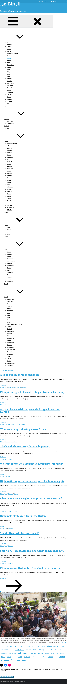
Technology (10, 123)
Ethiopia (9, 58)
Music (9, 234)
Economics (10, 121)
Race (8, 270)
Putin (20, 657)
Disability (6, 128)
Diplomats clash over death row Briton (23, 515)
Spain (9, 203)
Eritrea (9, 55)
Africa (6, 42)
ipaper (33, 652)
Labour (40, 653)
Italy (8, 184)
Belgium (9, 152)
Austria (9, 148)
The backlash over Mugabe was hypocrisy (25, 446)
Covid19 (6, 126)
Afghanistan (10, 299)
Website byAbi (22, 681)
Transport (10, 277)
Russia (9, 196)
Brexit (22, 646)
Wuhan (18, 660)
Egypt (9, 51)
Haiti (8, 315)
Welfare (9, 279)
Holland (9, 175)
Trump (50, 657)
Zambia (9, 101)
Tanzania (10, 94)
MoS (3, 656)
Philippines (10, 347)
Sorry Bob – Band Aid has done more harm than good (32, 550)
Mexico (9, 335)
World (6, 297)
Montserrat (10, 338)
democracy (28, 649)
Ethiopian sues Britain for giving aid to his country (30, 567)
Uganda (9, 99)
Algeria (9, 46)
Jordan (9, 326)
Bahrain (9, 303)
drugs (47, 649)
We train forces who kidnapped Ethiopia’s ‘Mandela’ (31, 463)
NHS (9, 657)
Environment (11, 261)
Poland (9, 194)
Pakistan (9, 345)
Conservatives (53, 646)
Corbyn (62, 646)
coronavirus (4, 649)
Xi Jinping (24, 660)
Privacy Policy (16, 681)
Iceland (9, 180)
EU (52, 649)
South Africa (10, 85)
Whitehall (10, 281)
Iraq (8, 322)
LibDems (47, 653)
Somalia (9, 81)
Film (8, 232)
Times (44, 656)
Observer (14, 656)
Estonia (9, 159)
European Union (12, 143)
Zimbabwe (10, 104)
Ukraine (9, 210)
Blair (11, 646)
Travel (6, 284)
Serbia (9, 198)
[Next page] (14, 591)
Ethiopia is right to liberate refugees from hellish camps (32, 392)
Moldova (9, 189)
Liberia (9, 69)
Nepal (9, 340)
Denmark (10, 157)
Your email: (3, 670)
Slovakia (9, 200)
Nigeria (9, 76)
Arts (8, 227)
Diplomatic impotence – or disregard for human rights (32, 481)
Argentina (10, 301)
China (9, 308)
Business (6, 119)
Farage (56, 649)
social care (34, 656)
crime (12, 649)
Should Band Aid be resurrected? (19, 533)
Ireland (9, 182)
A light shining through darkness (19, 374)
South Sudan (11, 87)
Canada (9, 306)
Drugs (9, 256)
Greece (9, 171)
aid (2, 646)
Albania (9, 146)
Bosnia (9, 155)
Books (9, 229)
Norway (9, 191)
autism (6, 646)
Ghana (9, 62)
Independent (23, 653)
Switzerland (10, 207)
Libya (9, 71)
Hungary (9, 178)
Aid (5, 106)
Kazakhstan (10, 331)
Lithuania (10, 187)
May (57, 653)
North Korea (10, 342)
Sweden (9, 205)
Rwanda (9, 78)
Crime (9, 252)
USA (13, 660)
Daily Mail (19, 649)
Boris (16, 646)
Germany (10, 168)
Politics (6, 236)
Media (6, 225)
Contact (54, 1)
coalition (43, 646)
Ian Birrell (10, 4)
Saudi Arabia (11, 349)
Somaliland (10, 83)
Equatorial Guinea (12, 53)
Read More (3, 385)
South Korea (10, 351)
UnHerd (6, 660)
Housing (9, 263)
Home (41, 1)
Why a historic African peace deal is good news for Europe (30, 410)
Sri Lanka (10, 354)
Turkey (9, 361)
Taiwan (9, 358)
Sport (8, 274)
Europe (6, 141)
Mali (8, 74)
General (9, 44)
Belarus (9, 150)
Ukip (56, 656)
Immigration (10, 265)
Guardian (4, 653)
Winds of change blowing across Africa (23, 429)
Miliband (62, 653)
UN (1, 660)
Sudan (9, 90)
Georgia (9, 166)
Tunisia (9, 97)
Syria (8, 356)
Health (6, 212)
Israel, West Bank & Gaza (14, 324)
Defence (9, 254)
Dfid (34, 649)
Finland (9, 162)
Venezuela (10, 365)
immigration (12, 653)
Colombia (10, 310)
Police (9, 268)
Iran (8, 319)
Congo (9, 49)
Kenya (9, 67)
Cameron (30, 646)
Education (10, 258)
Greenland (10, 173)
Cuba (8, 313)
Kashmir (9, 329)
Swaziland (10, 92)
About (47, 1)
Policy (5, 249)
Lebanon (9, 333)
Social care (10, 272)
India (8, 317)
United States (11, 363)
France (9, 164)
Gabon (9, 60)
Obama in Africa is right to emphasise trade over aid (31, 498)
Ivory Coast (10, 65)
